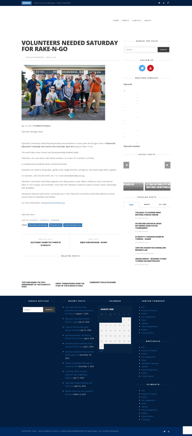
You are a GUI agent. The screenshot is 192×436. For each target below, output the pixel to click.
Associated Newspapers (35, 57)
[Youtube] (164, 3)
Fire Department (148, 317)
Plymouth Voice (55, 225)
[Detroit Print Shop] (147, 280)
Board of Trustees (149, 310)
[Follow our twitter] (142, 68)
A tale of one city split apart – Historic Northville (52, 3)
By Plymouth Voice (141, 218)
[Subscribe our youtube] (150, 68)
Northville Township (149, 363)
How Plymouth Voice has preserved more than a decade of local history (79, 310)
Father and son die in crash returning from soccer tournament (148, 225)
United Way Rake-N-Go (72, 225)
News (143, 320)
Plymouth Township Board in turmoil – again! (149, 237)
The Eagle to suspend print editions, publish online (148, 213)
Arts (143, 307)
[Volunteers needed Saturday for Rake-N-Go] (63, 92)
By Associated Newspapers (144, 253)
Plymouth (44, 220)
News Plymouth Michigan (38, 225)
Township (55, 220)
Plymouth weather (132, 146)
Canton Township (30, 220)
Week (131, 205)
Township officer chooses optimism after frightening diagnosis (76, 374)
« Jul (101, 350)
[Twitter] (159, 3)
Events (144, 313)
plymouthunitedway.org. (55, 203)
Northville (153, 341)
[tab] (131, 204)
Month (147, 204)
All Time (162, 204)
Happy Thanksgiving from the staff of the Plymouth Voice (70, 284)
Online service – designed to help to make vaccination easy (150, 259)
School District (147, 333)
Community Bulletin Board (102, 282)
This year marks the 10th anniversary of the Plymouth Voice (36, 284)
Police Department (149, 326)
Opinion (144, 323)
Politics (144, 329)
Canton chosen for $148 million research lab (150, 248)
